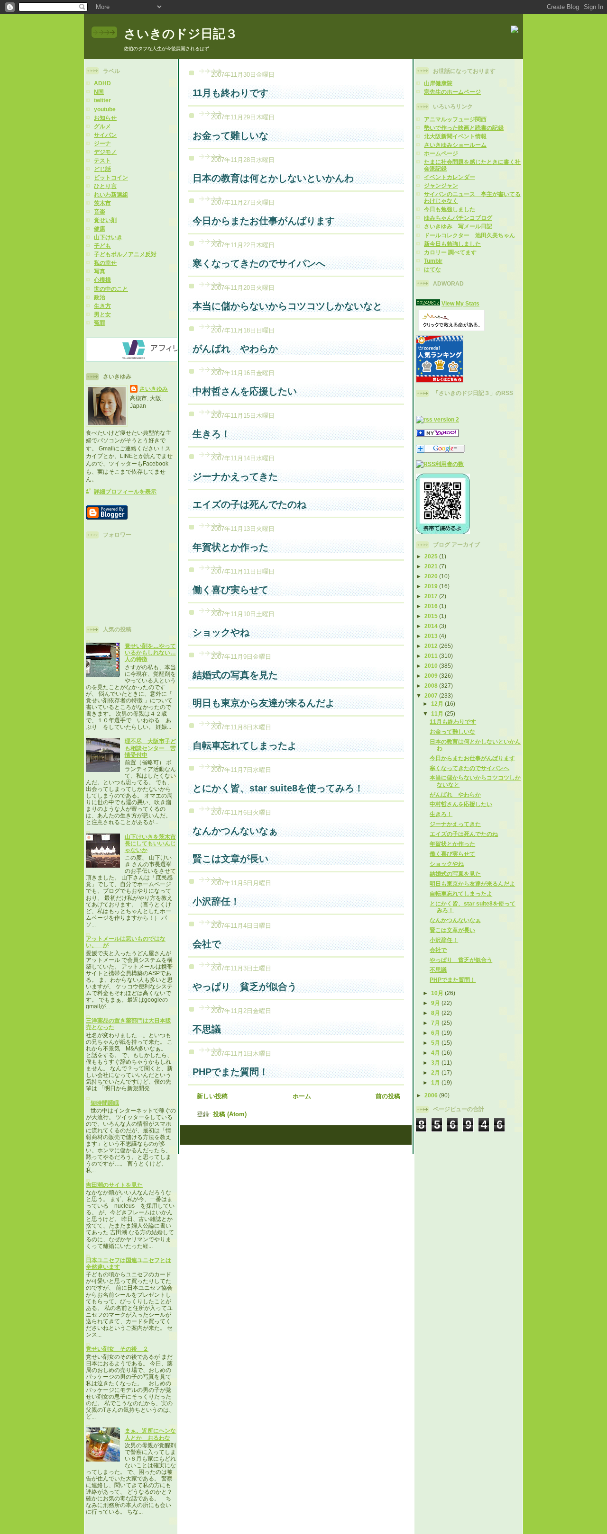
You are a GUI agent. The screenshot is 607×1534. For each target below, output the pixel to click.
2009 (431, 676)
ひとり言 (105, 186)
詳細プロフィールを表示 (125, 491)
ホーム (302, 1096)
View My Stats (460, 303)
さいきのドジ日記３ (181, 34)
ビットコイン (111, 177)
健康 (99, 228)
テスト (102, 160)
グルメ (102, 126)
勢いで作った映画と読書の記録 (464, 128)
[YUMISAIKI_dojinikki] (437, 435)
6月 (436, 1033)
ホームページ (441, 153)
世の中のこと (111, 289)
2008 (431, 685)
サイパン (105, 135)
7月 (436, 1023)
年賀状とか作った (452, 844)
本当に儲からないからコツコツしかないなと (287, 306)
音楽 (99, 211)
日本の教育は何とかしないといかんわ (273, 178)
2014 (431, 626)
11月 (438, 713)
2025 (431, 556)
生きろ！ (441, 814)
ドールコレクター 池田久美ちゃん (469, 235)
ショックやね (447, 864)
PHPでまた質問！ (453, 980)
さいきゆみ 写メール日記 (458, 226)
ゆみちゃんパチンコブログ (458, 218)
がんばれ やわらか (455, 794)
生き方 (102, 306)
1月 (436, 1082)
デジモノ (105, 152)
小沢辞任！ (444, 940)
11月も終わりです (453, 721)
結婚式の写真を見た (455, 873)
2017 (431, 596)
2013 (431, 636)
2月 (436, 1072)
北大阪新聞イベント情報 (455, 136)
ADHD (102, 83)
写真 (99, 271)
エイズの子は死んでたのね (464, 834)
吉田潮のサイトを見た (114, 1185)
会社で (438, 950)
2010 (431, 666)
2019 (431, 586)
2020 (431, 576)
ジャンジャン (441, 185)
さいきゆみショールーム (455, 145)
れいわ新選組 (111, 194)
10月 (438, 993)
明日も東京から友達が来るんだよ (472, 883)
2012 (431, 646)
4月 (436, 1053)
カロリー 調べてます (450, 252)
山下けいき (108, 237)
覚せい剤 (105, 220)
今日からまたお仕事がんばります (472, 758)
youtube (105, 109)
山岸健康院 (438, 83)
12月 (438, 703)
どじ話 (102, 169)
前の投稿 (388, 1096)
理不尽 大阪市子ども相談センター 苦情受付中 (150, 747)
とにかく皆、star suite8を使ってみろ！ (278, 788)
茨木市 (102, 203)
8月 (436, 1013)
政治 (99, 297)
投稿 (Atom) (230, 1114)
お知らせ (105, 118)
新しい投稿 (212, 1096)
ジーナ (102, 143)
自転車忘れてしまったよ (461, 893)
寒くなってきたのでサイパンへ (469, 768)
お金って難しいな (452, 731)
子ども (102, 245)
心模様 (102, 280)
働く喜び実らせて (452, 854)
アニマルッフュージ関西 (455, 119)
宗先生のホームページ (452, 92)
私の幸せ (105, 263)
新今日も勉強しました (452, 244)
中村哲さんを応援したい (461, 804)
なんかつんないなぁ (455, 920)
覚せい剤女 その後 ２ (117, 1349)
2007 (431, 695)
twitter (102, 100)
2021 (431, 566)
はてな (432, 269)
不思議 (438, 970)
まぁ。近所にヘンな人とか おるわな (150, 1433)
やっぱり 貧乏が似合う (461, 960)
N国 (99, 92)
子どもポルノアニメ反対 (125, 254)
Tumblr (433, 261)
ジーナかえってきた (455, 824)
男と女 (102, 314)
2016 (431, 606)
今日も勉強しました (449, 209)
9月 (436, 1003)
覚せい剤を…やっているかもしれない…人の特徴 (150, 652)
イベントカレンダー (449, 177)
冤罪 (99, 323)
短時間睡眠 (105, 1103)
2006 (431, 1095)
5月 (436, 1043)
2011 (431, 656)
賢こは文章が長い (452, 930)
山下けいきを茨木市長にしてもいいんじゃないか (150, 843)
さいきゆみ (153, 389)
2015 (431, 616)
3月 (436, 1062)
